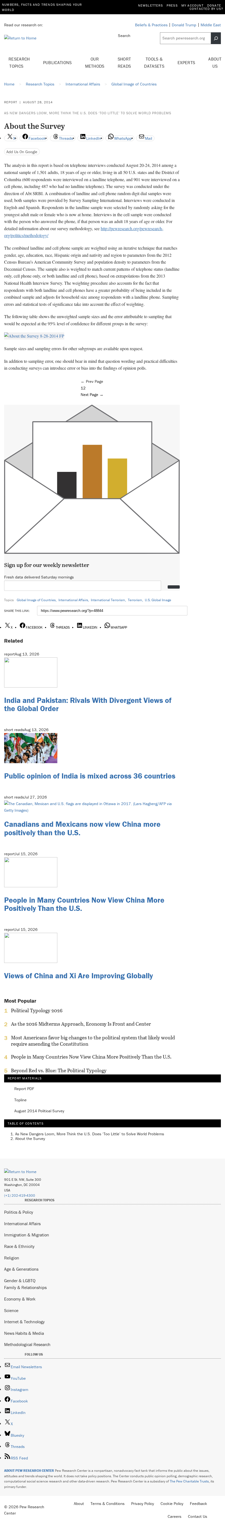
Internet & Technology (24, 1321)
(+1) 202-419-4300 (19, 1195)
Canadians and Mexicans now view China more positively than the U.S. (82, 828)
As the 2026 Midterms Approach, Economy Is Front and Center (81, 1024)
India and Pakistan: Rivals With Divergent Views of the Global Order (87, 704)
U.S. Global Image (158, 600)
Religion (11, 1258)
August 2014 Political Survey (39, 1111)
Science (11, 1310)
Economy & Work (19, 1299)
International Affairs (73, 600)
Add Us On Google (21, 151)
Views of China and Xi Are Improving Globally (78, 975)
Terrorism (135, 600)
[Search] (216, 38)
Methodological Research (27, 1344)
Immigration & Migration (26, 1235)
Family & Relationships (25, 1287)
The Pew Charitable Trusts (189, 1481)
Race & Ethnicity (19, 1246)
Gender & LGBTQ (19, 1280)
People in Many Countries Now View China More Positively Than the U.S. (84, 904)
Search (124, 35)
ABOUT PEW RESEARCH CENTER (29, 1470)
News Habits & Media (24, 1333)
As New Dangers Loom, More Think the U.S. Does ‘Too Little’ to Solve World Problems (87, 113)
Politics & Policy (18, 1212)
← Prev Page (92, 381)
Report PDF (24, 1089)
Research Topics (19, 62)
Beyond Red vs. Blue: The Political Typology (58, 1070)
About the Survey (30, 1138)
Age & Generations (21, 1269)
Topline (20, 1100)
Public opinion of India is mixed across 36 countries (89, 775)
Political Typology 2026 (37, 1010)
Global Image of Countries (36, 600)
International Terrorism (108, 600)
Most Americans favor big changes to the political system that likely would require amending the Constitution (93, 1040)
